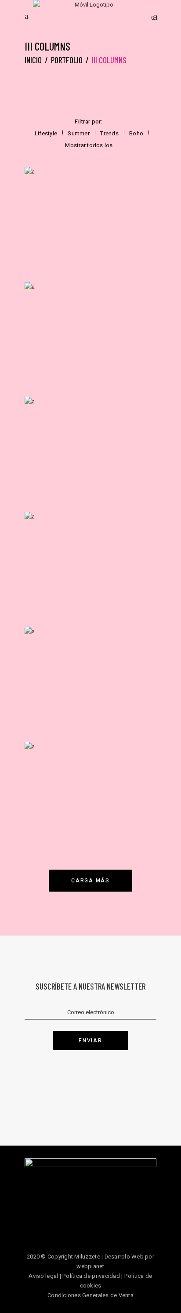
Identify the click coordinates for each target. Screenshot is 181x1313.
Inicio (33, 60)
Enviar (90, 1041)
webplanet (90, 1266)
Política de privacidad (91, 1276)
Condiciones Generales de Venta (90, 1295)
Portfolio (67, 60)
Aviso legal (43, 1276)
